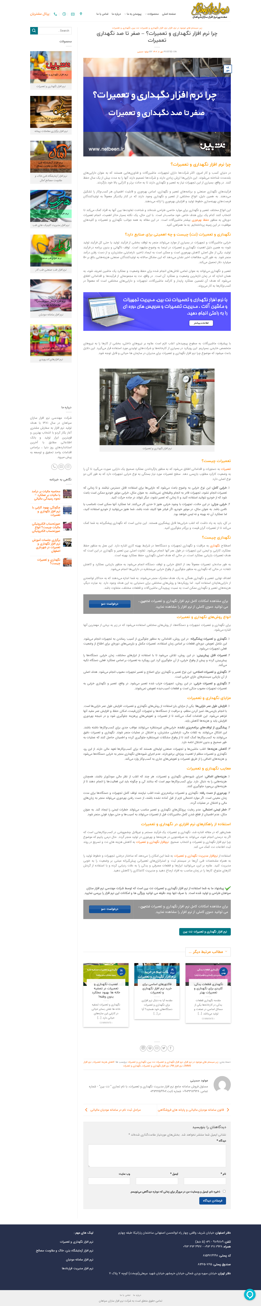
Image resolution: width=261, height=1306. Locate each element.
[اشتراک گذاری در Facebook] (171, 1048)
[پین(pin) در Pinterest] (150, 1048)
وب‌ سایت (124, 1174)
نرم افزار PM (176, 1066)
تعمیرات (226, 469)
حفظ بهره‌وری (200, 220)
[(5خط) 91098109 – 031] (55, 14)
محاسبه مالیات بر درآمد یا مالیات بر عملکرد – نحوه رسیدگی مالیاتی (46, 495)
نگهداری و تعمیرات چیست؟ (48, 561)
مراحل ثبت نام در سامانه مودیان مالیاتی (115, 1109)
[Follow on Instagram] (68, 467)
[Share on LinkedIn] (143, 1048)
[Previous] (231, 997)
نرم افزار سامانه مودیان (79, 1259)
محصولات (153, 14)
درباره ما (116, 14)
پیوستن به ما (134, 14)
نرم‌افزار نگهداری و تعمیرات (152, 842)
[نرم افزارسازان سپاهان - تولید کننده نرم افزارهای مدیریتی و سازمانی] (206, 10)
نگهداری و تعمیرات (121, 27)
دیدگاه (221, 1141)
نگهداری (215, 545)
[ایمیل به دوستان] (157, 1048)
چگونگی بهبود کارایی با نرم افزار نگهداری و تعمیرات (46, 511)
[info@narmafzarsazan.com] (72, 14)
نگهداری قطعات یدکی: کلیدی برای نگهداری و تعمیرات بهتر (208, 988)
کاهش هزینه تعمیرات (103, 1062)
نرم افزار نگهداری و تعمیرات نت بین (149, 27)
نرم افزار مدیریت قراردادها (77, 1268)
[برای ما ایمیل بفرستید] (61, 467)
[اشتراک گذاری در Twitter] (164, 1048)
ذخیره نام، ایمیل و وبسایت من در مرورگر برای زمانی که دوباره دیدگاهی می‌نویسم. (175, 1192)
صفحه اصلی (169, 14)
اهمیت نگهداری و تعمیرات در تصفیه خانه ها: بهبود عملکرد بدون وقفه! (106, 990)
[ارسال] (34, 30)
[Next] (82, 997)
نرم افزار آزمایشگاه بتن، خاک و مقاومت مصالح (64, 1250)
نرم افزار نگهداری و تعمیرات (155, 1066)
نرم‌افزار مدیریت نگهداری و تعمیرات (196, 855)
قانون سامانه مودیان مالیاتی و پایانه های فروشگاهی (191, 1109)
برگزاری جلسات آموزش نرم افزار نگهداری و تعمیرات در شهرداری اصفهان (46, 545)
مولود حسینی (143, 51)
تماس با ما (102, 14)
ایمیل (174, 1174)
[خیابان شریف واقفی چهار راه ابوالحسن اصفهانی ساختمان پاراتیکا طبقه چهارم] (80, 14)
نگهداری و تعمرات (132, 1066)
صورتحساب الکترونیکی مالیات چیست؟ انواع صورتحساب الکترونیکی (46, 527)
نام (223, 1174)
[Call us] (54, 467)
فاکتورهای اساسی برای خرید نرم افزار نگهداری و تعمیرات (157, 988)
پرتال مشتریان (39, 13)
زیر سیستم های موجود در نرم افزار (185, 27)
